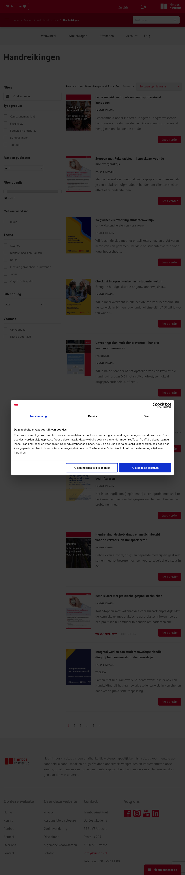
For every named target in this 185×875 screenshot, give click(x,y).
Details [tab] (92, 416)
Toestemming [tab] (38, 416)
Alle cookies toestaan (145, 467)
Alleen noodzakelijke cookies (92, 467)
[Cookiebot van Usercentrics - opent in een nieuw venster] (155, 405)
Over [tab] (147, 416)
